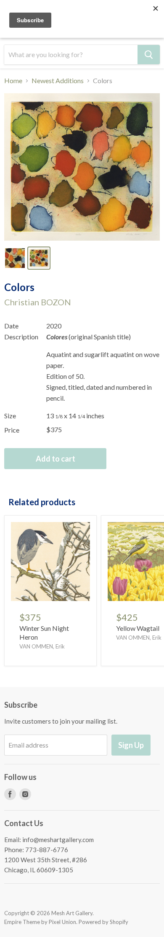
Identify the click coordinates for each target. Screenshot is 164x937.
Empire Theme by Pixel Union (40, 922)
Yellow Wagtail (137, 628)
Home (13, 80)
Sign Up (131, 745)
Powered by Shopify (103, 922)
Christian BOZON (37, 302)
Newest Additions (58, 80)
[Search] (149, 54)
